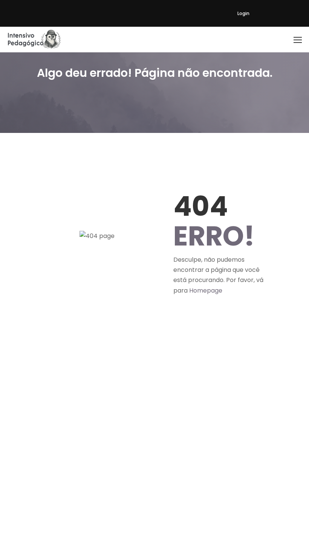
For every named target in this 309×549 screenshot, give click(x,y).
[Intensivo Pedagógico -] (34, 39)
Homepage (205, 290)
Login (243, 13)
